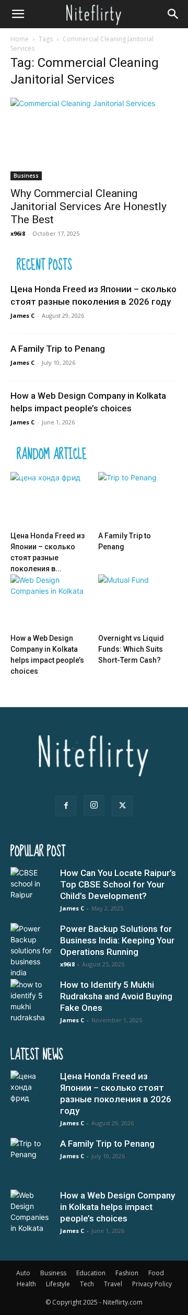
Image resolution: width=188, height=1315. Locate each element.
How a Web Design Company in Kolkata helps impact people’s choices (117, 1207)
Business (26, 175)
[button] (17, 14)
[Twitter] (122, 805)
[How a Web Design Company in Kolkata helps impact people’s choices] (50, 601)
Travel (113, 1283)
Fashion (126, 1272)
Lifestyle (58, 1283)
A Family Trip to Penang (57, 348)
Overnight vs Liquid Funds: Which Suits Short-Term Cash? (131, 649)
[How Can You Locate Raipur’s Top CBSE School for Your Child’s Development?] (31, 888)
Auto (23, 1272)
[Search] (173, 14)
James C (22, 315)
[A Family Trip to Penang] (138, 499)
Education (90, 1272)
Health (26, 1283)
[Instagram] (94, 805)
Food (156, 1272)
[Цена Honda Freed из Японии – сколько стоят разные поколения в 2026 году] (50, 499)
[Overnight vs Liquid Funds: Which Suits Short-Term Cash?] (138, 601)
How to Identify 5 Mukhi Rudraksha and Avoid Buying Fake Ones (116, 996)
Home (19, 38)
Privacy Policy (152, 1283)
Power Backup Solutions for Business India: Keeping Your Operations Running (117, 940)
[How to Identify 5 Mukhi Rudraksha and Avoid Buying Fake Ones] (31, 1001)
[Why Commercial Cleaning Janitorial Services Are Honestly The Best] (94, 139)
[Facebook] (65, 805)
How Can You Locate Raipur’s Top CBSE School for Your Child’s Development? (118, 884)
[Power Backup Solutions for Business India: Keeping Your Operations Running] (31, 950)
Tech (87, 1283)
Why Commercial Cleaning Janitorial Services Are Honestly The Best (88, 206)
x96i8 (17, 233)
